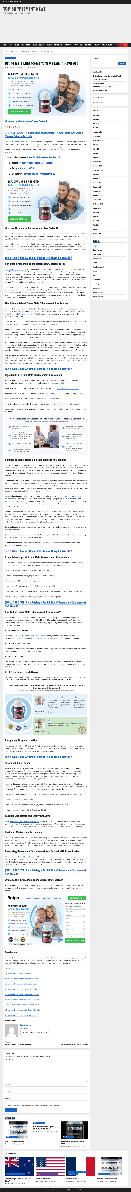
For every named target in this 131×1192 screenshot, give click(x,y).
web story (68, 45)
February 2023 (97, 233)
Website (7, 1099)
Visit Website (27, 1032)
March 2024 (96, 178)
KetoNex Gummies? (98, 83)
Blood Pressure (97, 250)
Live (125, 45)
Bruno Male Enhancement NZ (16, 234)
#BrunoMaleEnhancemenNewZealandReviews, (22, 1000)
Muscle (49, 45)
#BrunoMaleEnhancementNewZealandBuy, (21, 984)
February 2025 (97, 162)
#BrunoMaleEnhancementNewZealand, (19, 973)
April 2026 (96, 128)
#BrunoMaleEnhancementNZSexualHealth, (21, 1015)
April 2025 (96, 153)
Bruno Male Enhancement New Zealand (20, 142)
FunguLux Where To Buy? (100, 90)
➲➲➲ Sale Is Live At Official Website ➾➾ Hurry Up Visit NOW (38, 257)
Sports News (78, 45)
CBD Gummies (26, 45)
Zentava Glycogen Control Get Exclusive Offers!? (107, 76)
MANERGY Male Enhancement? (15, 1141)
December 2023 (97, 191)
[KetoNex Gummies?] (80, 1166)
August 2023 (97, 208)
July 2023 (96, 212)
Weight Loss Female (99, 292)
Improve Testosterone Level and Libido (38, 162)
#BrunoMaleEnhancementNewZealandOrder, (22, 994)
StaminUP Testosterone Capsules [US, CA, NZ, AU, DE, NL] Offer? (45, 1127)
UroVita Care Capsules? (100, 79)
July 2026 (96, 115)
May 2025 (96, 149)
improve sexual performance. (68, 388)
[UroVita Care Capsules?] (50, 1166)
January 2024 (97, 187)
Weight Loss (58, 45)
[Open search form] (116, 45)
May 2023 (96, 221)
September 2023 (98, 204)
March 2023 (96, 229)
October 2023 (97, 200)
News (10, 45)
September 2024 (98, 170)
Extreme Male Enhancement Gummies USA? (73, 1142)
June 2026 (96, 119)
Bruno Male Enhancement (14, 269)
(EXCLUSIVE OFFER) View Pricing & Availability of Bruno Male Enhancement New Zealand (45, 604)
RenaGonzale (10, 67)
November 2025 (97, 132)
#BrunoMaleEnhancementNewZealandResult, (22, 1005)
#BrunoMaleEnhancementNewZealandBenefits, (23, 1010)
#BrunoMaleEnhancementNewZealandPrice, (21, 979)
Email (7, 1092)
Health (17, 45)
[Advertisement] (65, 27)
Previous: (18, 1043)
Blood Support (97, 254)
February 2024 (97, 183)
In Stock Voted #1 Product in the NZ (39, 173)
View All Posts (42, 1032)
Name (7, 1085)
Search (95, 58)
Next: (74, 1043)
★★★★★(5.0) (27, 168)
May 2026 (96, 123)
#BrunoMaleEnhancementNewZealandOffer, (21, 989)
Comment (9, 1059)
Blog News (87, 45)
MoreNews (72, 1190)
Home (4, 45)
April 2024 (96, 174)
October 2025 (97, 136)
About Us (96, 45)
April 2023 (96, 225)
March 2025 (96, 157)
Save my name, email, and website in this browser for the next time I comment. (33, 1106)
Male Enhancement (38, 45)
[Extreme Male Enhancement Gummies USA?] (74, 1130)
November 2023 (97, 195)
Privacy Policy (107, 45)
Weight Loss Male (98, 296)
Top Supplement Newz (24, 8)
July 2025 (96, 145)
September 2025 (98, 140)
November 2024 (97, 166)
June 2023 (96, 216)
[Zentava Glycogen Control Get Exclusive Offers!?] (19, 1166)
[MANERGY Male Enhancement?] (18, 1130)
